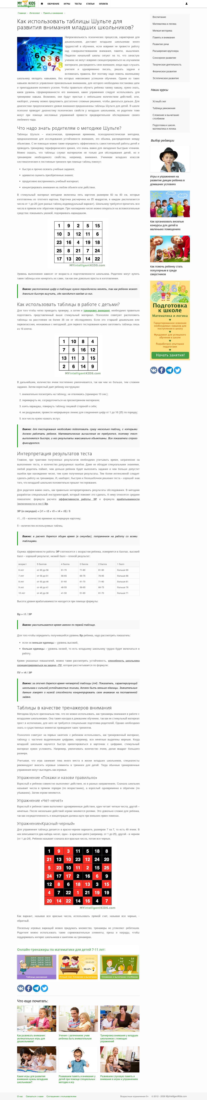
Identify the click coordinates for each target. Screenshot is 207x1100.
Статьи (90, 3)
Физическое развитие (165, 71)
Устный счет (159, 101)
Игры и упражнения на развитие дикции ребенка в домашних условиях (167, 180)
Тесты (78, 3)
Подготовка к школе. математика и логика (164, 126)
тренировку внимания (96, 310)
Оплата (103, 3)
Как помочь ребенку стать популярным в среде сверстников (166, 270)
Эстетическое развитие (166, 78)
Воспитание (159, 17)
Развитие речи (161, 44)
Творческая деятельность (167, 64)
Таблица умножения (164, 108)
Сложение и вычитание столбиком (166, 116)
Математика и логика (164, 23)
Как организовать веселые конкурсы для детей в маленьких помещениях (167, 225)
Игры (67, 3)
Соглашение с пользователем (61, 1096)
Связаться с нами (34, 1096)
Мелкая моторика (162, 30)
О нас (20, 1096)
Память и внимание (164, 37)
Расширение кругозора (166, 51)
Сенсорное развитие (164, 57)
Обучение (53, 3)
